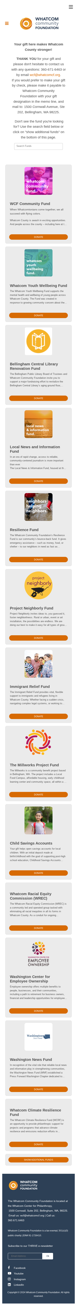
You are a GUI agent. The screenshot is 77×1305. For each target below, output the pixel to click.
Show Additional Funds (38, 1160)
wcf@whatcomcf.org (45, 75)
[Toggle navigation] (71, 7)
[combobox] (38, 146)
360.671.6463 (16, 1220)
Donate (38, 237)
